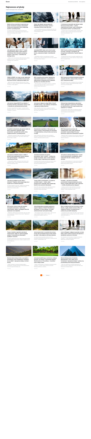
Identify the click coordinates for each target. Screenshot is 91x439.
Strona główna (82, 1)
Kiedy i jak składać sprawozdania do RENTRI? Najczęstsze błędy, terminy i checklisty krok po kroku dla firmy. (43, 26)
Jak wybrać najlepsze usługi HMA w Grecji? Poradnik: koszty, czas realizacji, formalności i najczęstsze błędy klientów (45, 105)
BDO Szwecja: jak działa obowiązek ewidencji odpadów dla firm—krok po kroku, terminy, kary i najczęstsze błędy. (72, 79)
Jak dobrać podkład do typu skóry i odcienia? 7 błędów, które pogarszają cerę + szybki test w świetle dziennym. (18, 182)
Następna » (48, 275)
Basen (8, 1)
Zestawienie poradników (73, 1)
